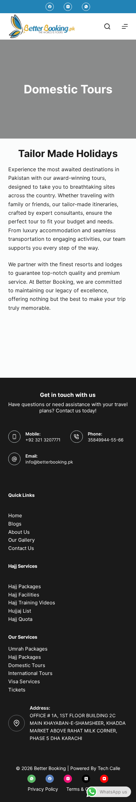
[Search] (107, 26)
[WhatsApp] (86, 7)
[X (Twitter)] (86, 779)
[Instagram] (68, 7)
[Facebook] (50, 7)
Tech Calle (109, 768)
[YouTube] (104, 779)
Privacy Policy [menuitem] (43, 789)
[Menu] (125, 26)
